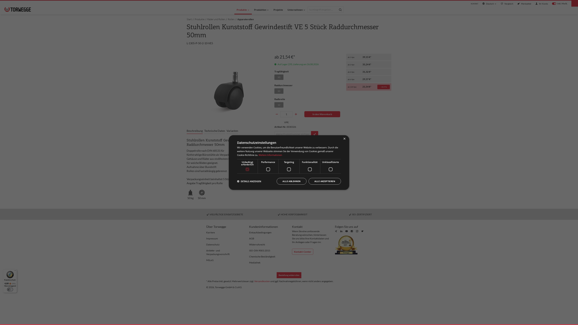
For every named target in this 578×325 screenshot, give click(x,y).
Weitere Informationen (270, 154)
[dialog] (289, 162)
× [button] (344, 139)
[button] (249, 181)
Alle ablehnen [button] (291, 181)
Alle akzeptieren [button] (324, 181)
